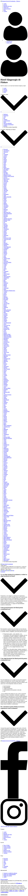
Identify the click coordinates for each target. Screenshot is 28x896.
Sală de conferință (7, 123)
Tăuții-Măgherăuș (7, 457)
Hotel (4, 122)
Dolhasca (5, 379)
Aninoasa (5, 534)
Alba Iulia (5, 190)
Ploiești (5, 159)
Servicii (5, 4)
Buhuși (5, 306)
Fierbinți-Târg (6, 524)
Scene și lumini (6, 846)
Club (4, 116)
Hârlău (5, 357)
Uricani (5, 408)
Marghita (5, 297)
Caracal (5, 230)
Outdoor (5, 119)
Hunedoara (5, 194)
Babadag (5, 410)
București (5, 149)
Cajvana (5, 471)
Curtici (5, 442)
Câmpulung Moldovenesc (9, 290)
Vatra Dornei (6, 311)
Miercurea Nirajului (7, 500)
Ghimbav (5, 530)
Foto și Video (6, 845)
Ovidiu (5, 321)
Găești (4, 324)
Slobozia (5, 204)
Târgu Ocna (6, 352)
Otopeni (5, 320)
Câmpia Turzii (6, 258)
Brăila (4, 162)
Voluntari (5, 207)
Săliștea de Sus (6, 525)
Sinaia (4, 371)
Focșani (5, 182)
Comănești (5, 271)
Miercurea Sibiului (7, 539)
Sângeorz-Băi (6, 392)
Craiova (5, 155)
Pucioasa (5, 315)
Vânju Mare (6, 511)
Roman (5, 200)
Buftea (4, 259)
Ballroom (5, 114)
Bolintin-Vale (6, 329)
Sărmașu (5, 467)
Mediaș (5, 203)
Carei (4, 267)
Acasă (4, 3)
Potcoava (5, 498)
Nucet (4, 557)
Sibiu (4, 166)
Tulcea (4, 185)
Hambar (5, 125)
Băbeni (5, 420)
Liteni (4, 397)
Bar (4, 118)
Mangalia (5, 216)
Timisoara (5, 859)
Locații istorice (6, 120)
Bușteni (5, 412)
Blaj (4, 270)
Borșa (4, 236)
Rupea (4, 514)
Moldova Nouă (6, 334)
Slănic (4, 492)
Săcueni (5, 347)
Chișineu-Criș (6, 426)
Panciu (5, 433)
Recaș (4, 423)
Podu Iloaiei (6, 399)
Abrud (4, 518)
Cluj (4, 861)
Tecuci (4, 217)
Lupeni (5, 254)
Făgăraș (5, 232)
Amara (5, 447)
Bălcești (5, 527)
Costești (5, 375)
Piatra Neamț (6, 178)
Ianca (4, 376)
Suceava (5, 177)
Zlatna (4, 439)
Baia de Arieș (6, 546)
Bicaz (4, 479)
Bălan (4, 491)
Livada (5, 475)
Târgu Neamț (6, 274)
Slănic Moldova (7, 537)
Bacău (4, 167)
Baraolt (5, 416)
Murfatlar (5, 381)
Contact (5, 11)
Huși (4, 241)
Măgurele (5, 356)
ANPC (5, 877)
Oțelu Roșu (6, 366)
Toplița (5, 318)
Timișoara (5, 151)
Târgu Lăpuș (6, 345)
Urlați (4, 365)
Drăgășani (5, 283)
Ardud (4, 489)
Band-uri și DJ (6, 850)
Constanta (5, 866)
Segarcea (5, 462)
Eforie (4, 401)
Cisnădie (5, 313)
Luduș (4, 300)
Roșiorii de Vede (7, 238)
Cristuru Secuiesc (7, 394)
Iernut (4, 415)
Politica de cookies (7, 875)
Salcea (4, 406)
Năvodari (5, 225)
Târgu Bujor (6, 484)
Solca (4, 556)
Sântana (5, 349)
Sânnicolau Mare (7, 335)
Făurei (4, 543)
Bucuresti (5, 858)
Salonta (5, 284)
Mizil (4, 312)
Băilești (5, 285)
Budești (5, 430)
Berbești (5, 528)
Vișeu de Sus (6, 303)
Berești (5, 551)
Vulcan (5, 250)
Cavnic (5, 523)
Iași (4, 153)
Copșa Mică (6, 505)
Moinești (5, 263)
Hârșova (5, 396)
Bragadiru (5, 299)
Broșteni (5, 501)
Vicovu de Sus (6, 325)
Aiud (4, 256)
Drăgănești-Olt (6, 358)
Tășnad (5, 417)
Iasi (4, 865)
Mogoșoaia (5, 560)
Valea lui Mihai (6, 388)
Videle (4, 348)
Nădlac (5, 443)
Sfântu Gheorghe (7, 196)
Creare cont (9, 42)
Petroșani (5, 214)
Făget (4, 476)
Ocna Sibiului (6, 545)
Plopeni (5, 432)
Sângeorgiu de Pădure (8, 515)
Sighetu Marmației (7, 213)
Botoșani (5, 172)
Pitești (4, 164)
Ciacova (5, 509)
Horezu (5, 487)
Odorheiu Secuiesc (7, 218)
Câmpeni (5, 455)
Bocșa (4, 295)
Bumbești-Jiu (6, 411)
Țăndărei (5, 326)
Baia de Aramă (6, 507)
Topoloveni (6, 380)
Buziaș (5, 461)
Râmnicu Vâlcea (7, 175)
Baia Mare (5, 169)
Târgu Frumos (6, 369)
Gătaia (4, 497)
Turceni (5, 453)
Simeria (5, 333)
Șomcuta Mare (6, 437)
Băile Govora (6, 554)
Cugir (4, 266)
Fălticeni (5, 243)
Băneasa (5, 506)
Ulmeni (5, 452)
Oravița (5, 351)
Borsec (5, 552)
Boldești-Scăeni (7, 354)
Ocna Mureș (6, 327)
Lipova (5, 378)
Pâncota (5, 465)
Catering (5, 853)
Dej (4, 222)
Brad (4, 308)
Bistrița (5, 184)
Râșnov (5, 304)
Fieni (4, 435)
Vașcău (5, 555)
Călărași (5, 189)
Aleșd (4, 387)
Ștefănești (5, 307)
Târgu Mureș (6, 168)
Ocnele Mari (6, 547)
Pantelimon (6, 244)
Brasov (5, 867)
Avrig (4, 330)
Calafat (5, 286)
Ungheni (5, 466)
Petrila (4, 257)
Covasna (5, 385)
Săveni (5, 464)
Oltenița (5, 245)
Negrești (5, 421)
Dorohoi (5, 249)
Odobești (5, 402)
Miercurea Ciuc (6, 212)
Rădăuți (5, 252)
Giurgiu (5, 191)
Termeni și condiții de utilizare (10, 873)
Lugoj (4, 208)
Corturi (5, 849)
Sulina (4, 541)
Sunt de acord (4, 894)
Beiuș (4, 362)
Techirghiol (6, 449)
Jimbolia (5, 360)
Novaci (5, 502)
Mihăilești (5, 429)
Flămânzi (5, 384)
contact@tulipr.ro (13, 826)
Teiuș (4, 478)
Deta (4, 488)
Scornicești (5, 344)
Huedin (5, 403)
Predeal (5, 529)
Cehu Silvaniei (6, 456)
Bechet (5, 542)
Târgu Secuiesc (6, 276)
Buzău (4, 171)
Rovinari (5, 343)
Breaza (5, 294)
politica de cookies (13, 890)
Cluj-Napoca (6, 150)
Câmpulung (6, 229)
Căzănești (5, 548)
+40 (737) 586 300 (5, 826)
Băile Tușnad (6, 559)
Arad (4, 163)
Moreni (5, 275)
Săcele (4, 231)
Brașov (5, 157)
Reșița (4, 186)
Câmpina (5, 226)
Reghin (5, 223)
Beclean (5, 363)
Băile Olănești (6, 538)
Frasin (4, 496)
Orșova (5, 370)
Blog (4, 10)
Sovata (5, 374)
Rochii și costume (7, 851)
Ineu (4, 405)
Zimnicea (5, 317)
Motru (4, 272)
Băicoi (4, 281)
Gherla (5, 268)
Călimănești (6, 434)
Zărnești (5, 253)
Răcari (4, 469)
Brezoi (4, 493)
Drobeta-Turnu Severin (8, 176)
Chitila (4, 316)
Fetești (4, 234)
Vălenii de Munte (7, 336)
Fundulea (5, 474)
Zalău (4, 195)
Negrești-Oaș (6, 342)
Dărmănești (6, 338)
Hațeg (4, 390)
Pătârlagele (5, 448)
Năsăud (5, 398)
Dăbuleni (5, 339)
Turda (4, 202)
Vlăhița (5, 473)
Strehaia (5, 367)
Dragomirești (6, 550)
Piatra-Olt (5, 485)
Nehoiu (5, 383)
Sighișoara (5, 235)
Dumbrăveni (6, 444)
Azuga (4, 532)
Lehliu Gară (6, 483)
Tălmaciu (5, 470)
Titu (4, 393)
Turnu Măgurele (7, 247)
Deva (4, 193)
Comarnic (5, 340)
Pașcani (5, 221)
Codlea (5, 265)
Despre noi (5, 7)
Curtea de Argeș (7, 239)
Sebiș (4, 494)
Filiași (4, 289)
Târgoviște (5, 181)
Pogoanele (5, 451)
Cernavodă (5, 288)
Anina (4, 441)
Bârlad (4, 198)
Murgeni (5, 458)
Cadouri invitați (6, 847)
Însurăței (5, 482)
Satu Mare (5, 173)
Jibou (4, 372)
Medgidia (5, 209)
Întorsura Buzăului (7, 438)
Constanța (5, 154)
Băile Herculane (7, 520)
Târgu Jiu (5, 180)
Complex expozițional (8, 124)
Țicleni (5, 533)
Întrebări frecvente (7, 6)
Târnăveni (5, 261)
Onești (4, 211)
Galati (4, 863)
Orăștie (5, 279)
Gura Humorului (7, 322)
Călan (4, 353)
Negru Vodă (6, 516)
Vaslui (4, 199)
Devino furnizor (7, 8)
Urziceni (5, 302)
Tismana (5, 460)
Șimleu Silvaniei (7, 309)
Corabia (5, 292)
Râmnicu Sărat (6, 220)
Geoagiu (5, 512)
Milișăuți (5, 521)
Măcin (4, 424)
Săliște (4, 503)
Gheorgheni (6, 277)
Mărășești (5, 361)
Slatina (5, 187)
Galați (4, 158)
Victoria (5, 446)
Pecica (4, 331)
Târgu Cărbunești (7, 425)
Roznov (5, 419)
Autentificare (9, 41)
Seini (4, 407)
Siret (4, 428)
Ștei (4, 480)
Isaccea (5, 519)
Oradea (5, 160)
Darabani (5, 389)
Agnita (5, 414)
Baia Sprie (5, 298)
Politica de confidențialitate (9, 874)
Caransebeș (6, 248)
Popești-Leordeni (7, 262)
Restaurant (5, 115)
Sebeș (4, 240)
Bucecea (5, 536)
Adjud (4, 293)
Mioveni (5, 227)
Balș (4, 280)
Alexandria (5, 205)
